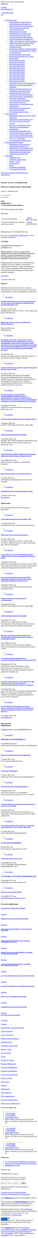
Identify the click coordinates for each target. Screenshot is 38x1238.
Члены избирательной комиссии (21, 150)
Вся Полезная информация (10, 1015)
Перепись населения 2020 (18, 154)
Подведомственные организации (21, 39)
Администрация (11, 20)
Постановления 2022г (17, 77)
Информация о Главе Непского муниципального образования (20, 23)
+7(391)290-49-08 (7, 13)
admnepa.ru (29, 1209)
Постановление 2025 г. (17, 81)
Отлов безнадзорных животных (20, 133)
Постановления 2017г (17, 68)
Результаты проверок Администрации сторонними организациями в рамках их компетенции (23, 51)
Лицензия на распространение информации (21, 1163)
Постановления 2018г (17, 70)
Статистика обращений (17, 169)
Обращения (9, 156)
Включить (4, 4)
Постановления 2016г (17, 66)
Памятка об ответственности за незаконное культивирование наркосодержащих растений (20, 91)
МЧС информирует (21, 235)
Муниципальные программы (19, 54)
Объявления (5, 1089)
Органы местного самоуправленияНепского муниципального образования (15, 1193)
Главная (4, 7)
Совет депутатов (11, 114)
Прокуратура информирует (10, 1103)
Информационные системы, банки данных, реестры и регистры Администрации (21, 45)
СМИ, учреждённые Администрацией (23, 41)
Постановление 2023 (16, 79)
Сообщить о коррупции (17, 159)
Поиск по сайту (6, 1078)
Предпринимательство (17, 102)
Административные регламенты (21, 95)
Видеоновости (6, 1093)
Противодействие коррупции (20, 35)
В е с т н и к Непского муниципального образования (20, 139)
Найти (23, 1183)
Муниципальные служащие (19, 28)
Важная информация (8, 1064)
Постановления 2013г (17, 60)
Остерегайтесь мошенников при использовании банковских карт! (21, 136)
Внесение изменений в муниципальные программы (19, 99)
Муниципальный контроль (19, 112)
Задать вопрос (6, 1053)
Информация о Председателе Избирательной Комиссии (19, 145)
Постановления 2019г (17, 72)
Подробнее (9, 297)
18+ (2, 15)
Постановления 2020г (17, 74)
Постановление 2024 (16, 110)
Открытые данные (7, 1060)
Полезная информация (9, 1067)
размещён (4, 1235)
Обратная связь (14, 158)
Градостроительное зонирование (21, 96)
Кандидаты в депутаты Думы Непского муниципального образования (20, 127)
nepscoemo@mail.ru (12, 1117)
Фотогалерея (13, 58)
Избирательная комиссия (14, 142)
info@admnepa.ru (7, 9)
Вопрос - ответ (14, 161)
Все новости (5, 497)
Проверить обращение (17, 167)
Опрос (11, 165)
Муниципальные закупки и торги (21, 56)
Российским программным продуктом (15, 1228)
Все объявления (6, 717)
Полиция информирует (9, 1100)
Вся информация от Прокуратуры (13, 898)
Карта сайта (5, 1082)
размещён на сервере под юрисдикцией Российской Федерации (18, 1230)
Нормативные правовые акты (20, 33)
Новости (4, 1085)
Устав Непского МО (16, 30)
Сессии (12, 123)
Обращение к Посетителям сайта (21, 26)
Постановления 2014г (17, 62)
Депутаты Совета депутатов (19, 121)
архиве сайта (17, 1215)
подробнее (4, 276)
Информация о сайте (12, 1165)
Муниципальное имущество (19, 108)
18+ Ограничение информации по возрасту (20, 1161)
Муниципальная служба (18, 32)
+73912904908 (10, 1114)
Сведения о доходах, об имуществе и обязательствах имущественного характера (22, 85)
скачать (29, 218)
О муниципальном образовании (20, 37)
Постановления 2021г (17, 75)
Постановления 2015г (17, 64)
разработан (9, 1233)
